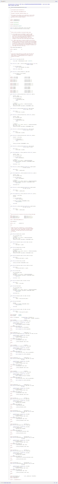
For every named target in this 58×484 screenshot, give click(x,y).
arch (44, 4)
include (12, 5)
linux (23, 4)
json (56, 482)
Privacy (7, 482)
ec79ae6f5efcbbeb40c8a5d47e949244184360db (32, 4)
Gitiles (5, 482)
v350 (20, 4)
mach (16, 5)
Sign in (56, 1)
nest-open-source (11, 4)
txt (54, 482)
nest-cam (17, 4)
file (25, 7)
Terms (10, 482)
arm (46, 4)
